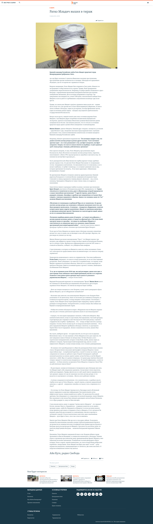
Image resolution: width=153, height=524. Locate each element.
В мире (52, 8)
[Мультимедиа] (148, 3)
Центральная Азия (57, 496)
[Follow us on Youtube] (78, 494)
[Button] (99, 21)
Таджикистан (56, 515)
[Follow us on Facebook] (85, 494)
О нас (29, 493)
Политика (55, 499)
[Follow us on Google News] (96, 494)
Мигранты (42, 476)
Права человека (56, 505)
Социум (54, 502)
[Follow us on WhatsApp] (93, 494)
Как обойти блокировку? (34, 499)
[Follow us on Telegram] (89, 494)
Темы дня (109, 476)
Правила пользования (33, 502)
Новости (54, 493)
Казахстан (30, 515)
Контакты (30, 496)
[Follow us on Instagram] (81, 494)
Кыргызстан (30, 518)
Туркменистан (56, 518)
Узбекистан (80, 515)
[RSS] (100, 494)
